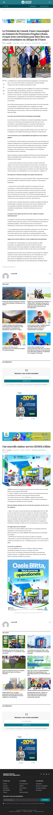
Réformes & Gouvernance (9, 266)
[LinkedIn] (3, 90)
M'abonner (33, 6)
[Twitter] (3, 87)
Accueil (3, 9)
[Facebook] (3, 84)
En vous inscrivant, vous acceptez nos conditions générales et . (27, 384)
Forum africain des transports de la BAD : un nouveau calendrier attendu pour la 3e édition (13, 303)
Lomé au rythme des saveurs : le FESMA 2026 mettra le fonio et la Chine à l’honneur (13, 672)
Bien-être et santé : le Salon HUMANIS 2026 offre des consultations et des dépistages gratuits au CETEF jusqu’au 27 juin (38, 673)
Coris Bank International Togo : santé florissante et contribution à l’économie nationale (38, 651)
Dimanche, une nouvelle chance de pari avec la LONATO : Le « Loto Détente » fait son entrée (13, 651)
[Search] (49, 2)
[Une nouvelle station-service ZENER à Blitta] (26, 470)
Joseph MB (9, 43)
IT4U (35, 810)
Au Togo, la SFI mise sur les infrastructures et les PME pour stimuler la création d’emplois (13, 348)
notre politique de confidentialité (40, 384)
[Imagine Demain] (26, 2)
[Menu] (4, 2)
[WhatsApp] (3, 94)
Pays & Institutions (36, 43)
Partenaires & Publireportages (39, 450)
